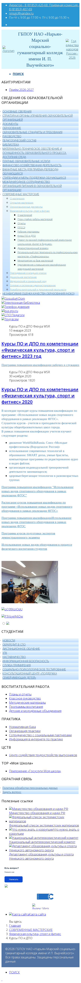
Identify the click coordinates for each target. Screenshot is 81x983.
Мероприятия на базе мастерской (35, 260)
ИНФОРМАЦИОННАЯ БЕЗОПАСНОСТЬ (25, 661)
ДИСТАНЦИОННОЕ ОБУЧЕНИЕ (21, 648)
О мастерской (25, 215)
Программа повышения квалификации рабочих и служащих (40, 365)
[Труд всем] (10, 319)
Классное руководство (25, 698)
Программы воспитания (26, 707)
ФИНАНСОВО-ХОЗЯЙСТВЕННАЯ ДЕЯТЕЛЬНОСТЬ (32, 165)
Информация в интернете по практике (36, 739)
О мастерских (17, 198)
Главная (15, 926)
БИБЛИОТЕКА (10, 144)
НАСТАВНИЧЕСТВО (14, 657)
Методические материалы (27, 702)
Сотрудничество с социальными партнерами (40, 735)
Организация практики (24, 731)
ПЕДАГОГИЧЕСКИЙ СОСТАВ (19, 140)
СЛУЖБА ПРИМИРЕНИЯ (16, 665)
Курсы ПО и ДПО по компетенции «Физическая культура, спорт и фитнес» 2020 (40, 395)
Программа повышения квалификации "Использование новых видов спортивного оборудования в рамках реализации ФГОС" (37, 491)
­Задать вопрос (11, 792)
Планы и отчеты (20, 694)
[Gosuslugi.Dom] (13, 298)
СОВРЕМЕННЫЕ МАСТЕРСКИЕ (20, 194)
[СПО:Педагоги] (13, 315)
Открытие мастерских (21, 202)
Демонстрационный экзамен (33, 248)
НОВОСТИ (8, 640)
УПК (4, 653)
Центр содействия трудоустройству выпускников (43, 755)
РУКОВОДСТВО (11, 136)
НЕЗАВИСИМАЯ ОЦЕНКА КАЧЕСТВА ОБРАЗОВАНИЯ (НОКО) (38, 293)
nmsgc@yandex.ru (21, 13)
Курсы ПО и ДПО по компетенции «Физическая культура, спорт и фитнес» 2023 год (40, 349)
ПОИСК (18, 74)
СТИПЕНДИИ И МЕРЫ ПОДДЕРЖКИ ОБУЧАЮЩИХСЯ (34, 177)
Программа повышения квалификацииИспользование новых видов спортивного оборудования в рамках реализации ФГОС (36, 522)
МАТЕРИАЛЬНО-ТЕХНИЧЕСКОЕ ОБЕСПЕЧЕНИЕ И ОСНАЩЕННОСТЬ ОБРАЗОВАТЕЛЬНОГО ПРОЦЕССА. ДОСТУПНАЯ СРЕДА (34, 153)
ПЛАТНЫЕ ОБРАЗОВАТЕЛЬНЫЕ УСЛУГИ (26, 161)
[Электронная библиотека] (21, 303)
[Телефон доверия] (15, 307)
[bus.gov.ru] (10, 311)
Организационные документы (26, 206)
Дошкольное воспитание (23, 277)
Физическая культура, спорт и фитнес (30, 211)
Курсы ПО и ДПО (27, 235)
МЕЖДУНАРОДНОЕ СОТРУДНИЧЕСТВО (26, 182)
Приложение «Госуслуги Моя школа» (35, 771)
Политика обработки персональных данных (30, 788)
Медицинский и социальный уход (28, 281)
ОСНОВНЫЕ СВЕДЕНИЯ (16, 111)
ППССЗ (21, 227)
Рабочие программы (28, 231)
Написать (13, 879)
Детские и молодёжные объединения (35, 711)
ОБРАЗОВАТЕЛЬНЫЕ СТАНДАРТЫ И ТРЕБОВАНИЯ (32, 132)
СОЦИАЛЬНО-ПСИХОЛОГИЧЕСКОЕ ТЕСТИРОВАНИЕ (34, 669)
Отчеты (22, 223)
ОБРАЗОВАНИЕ (11, 128)
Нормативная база (22, 727)
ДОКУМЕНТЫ (10, 124)
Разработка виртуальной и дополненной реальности (38, 289)
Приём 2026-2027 (21, 90)
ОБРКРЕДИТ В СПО (14, 644)
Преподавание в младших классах (28, 273)
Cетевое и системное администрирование (33, 285)
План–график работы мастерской (35, 219)
